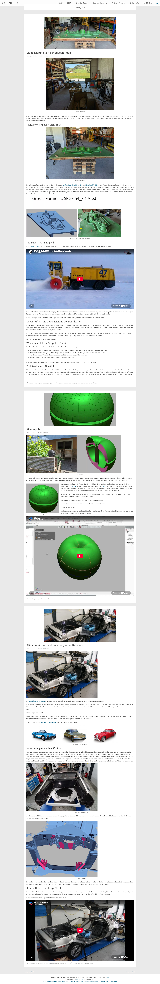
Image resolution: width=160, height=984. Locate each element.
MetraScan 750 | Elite (91, 185)
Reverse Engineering (54, 963)
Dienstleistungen (82, 3)
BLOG (69, 3)
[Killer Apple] (80, 425)
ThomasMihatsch (45, 56)
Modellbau (87, 383)
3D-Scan (74, 963)
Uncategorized (45, 599)
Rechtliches (148, 3)
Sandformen (94, 383)
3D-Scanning (43, 383)
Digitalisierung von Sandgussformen (48, 52)
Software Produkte (118, 3)
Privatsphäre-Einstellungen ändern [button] (52, 981)
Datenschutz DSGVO (104, 981)
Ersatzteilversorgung (71, 383)
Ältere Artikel (29, 972)
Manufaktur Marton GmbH (37, 701)
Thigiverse (73, 486)
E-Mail (108, 977)
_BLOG (31, 383)
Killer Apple (33, 429)
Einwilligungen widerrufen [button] (91, 981)
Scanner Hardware (100, 3)
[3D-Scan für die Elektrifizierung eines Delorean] (80, 641)
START (60, 3)
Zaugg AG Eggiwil (34, 246)
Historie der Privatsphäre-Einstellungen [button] (72, 981)
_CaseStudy (37, 383)
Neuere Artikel (131, 972)
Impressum (114, 981)
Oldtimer (80, 963)
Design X (50, 383)
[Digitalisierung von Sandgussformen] (80, 49)
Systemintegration (88, 963)
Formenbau (81, 383)
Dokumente (134, 3)
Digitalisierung (61, 383)
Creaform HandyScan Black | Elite (72, 185)
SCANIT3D (10, 3)
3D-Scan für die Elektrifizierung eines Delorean (54, 645)
